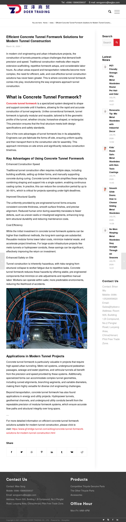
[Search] (108, 11)
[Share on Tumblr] (62, 452)
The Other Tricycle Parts (82, 490)
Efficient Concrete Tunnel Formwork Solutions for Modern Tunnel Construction (44, 38)
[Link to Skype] (108, 519)
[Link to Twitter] (103, 519)
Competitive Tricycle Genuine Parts (88, 486)
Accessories (76, 494)
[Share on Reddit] (82, 452)
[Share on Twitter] (21, 452)
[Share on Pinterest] (42, 452)
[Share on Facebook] (11, 452)
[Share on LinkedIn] (52, 452)
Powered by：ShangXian (60, 520)
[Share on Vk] (72, 452)
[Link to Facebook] (112, 519)
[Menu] (115, 11)
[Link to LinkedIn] (117, 519)
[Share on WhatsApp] (32, 452)
